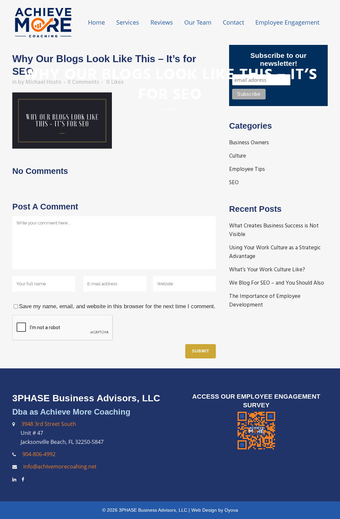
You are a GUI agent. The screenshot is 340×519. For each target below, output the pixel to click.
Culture (237, 156)
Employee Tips (247, 169)
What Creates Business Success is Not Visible (274, 230)
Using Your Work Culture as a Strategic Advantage (275, 252)
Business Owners (249, 142)
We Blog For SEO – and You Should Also (276, 283)
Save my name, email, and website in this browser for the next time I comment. (117, 306)
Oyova (231, 510)
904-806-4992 (38, 454)
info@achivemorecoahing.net (59, 466)
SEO (234, 182)
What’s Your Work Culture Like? (267, 269)
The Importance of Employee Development (264, 301)
